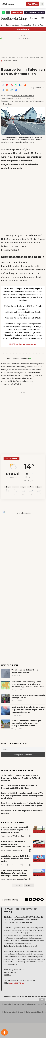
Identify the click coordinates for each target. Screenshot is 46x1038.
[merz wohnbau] (23, 44)
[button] (36, 18)
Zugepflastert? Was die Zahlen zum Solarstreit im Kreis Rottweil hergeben (20, 778)
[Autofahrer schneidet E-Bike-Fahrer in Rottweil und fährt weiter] (39, 858)
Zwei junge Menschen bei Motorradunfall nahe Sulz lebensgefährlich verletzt (14, 873)
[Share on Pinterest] (11, 85)
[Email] (7, 90)
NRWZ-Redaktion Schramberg (23, 95)
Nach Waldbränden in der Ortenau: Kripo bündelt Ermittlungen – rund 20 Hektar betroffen (28, 709)
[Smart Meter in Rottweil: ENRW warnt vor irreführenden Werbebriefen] (39, 844)
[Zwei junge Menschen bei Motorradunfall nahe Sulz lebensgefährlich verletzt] (39, 872)
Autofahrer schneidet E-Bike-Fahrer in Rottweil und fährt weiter (15, 858)
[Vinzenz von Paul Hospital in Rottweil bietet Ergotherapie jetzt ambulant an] (39, 829)
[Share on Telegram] (2, 90)
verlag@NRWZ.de (16, 983)
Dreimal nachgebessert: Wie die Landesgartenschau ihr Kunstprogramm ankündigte (22, 795)
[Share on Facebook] (2, 85)
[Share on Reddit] (24, 85)
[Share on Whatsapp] (16, 85)
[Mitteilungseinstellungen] (4, 1032)
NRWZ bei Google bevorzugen (23, 344)
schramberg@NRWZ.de (11, 384)
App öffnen (33, 4)
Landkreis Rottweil (10, 61)
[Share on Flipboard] (7, 85)
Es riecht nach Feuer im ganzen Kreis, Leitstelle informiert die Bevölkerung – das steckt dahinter (27, 684)
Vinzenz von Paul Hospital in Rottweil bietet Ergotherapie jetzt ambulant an (15, 830)
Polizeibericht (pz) (18, 865)
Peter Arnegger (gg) (19, 879)
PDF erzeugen (36, 101)
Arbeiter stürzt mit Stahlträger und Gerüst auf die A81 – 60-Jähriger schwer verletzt (26, 723)
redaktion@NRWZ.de (10, 381)
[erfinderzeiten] (23, 551)
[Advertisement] (23, 206)
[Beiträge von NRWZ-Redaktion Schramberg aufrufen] (3, 359)
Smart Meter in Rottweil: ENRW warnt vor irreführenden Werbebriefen (15, 844)
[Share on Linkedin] (20, 85)
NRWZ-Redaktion (18, 836)
